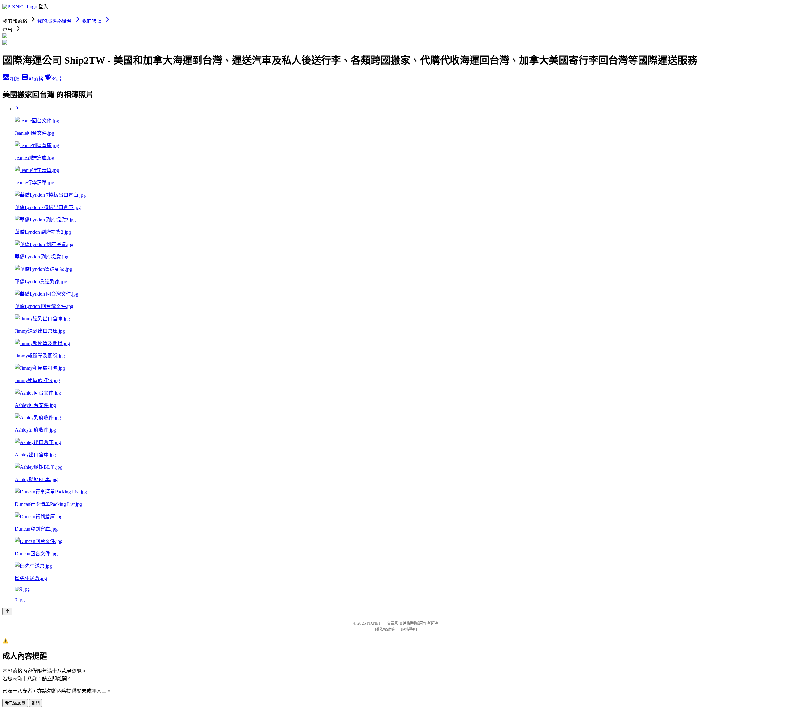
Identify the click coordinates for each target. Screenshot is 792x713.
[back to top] (7, 611)
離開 (36, 703)
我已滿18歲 (15, 703)
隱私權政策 (385, 629)
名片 (57, 79)
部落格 (36, 79)
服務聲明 (409, 629)
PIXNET (374, 623)
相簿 (15, 79)
